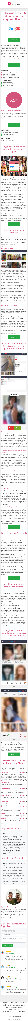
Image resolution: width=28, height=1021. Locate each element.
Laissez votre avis (7, 945)
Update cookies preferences (14, 1016)
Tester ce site (14, 39)
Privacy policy (21, 1011)
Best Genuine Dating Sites (14, 1019)
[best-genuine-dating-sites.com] (14, 4)
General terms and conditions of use (14, 1014)
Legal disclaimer (7, 1011)
